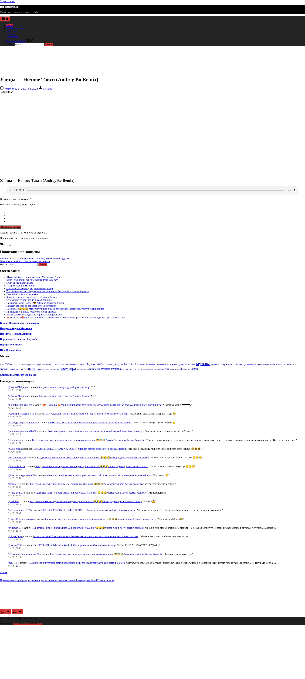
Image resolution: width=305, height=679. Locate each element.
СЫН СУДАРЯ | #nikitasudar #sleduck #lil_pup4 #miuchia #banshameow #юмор (86, 413)
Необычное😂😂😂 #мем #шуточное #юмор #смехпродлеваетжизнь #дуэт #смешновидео (55, 308)
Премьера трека (113, 364)
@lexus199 (13, 484)
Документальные (15, 28)
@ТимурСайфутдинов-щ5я (22, 422)
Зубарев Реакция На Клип (20, 285)
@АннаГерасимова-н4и (21, 519)
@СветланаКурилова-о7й (22, 475)
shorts (24, 364)
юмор (194, 368)
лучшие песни (186, 364)
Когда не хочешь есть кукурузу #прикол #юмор (31, 297)
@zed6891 (13, 501)
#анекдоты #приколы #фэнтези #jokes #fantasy (31, 311)
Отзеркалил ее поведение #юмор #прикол (29, 300)
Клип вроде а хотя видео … (21, 282)
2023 (7, 364)
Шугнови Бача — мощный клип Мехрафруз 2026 (33, 277)
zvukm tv (57, 364)
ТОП (131, 364)
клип (167, 364)
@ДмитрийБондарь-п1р (21, 413)
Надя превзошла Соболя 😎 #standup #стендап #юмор (35, 303)
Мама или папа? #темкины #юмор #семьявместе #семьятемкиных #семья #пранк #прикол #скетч (99, 475)
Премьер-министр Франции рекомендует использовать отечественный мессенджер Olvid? (49, 580)
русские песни (128, 369)
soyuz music (31, 364)
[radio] (155, 210)
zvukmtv (65, 364)
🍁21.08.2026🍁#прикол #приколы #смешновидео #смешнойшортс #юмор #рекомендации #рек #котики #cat (65, 317)
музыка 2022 (216, 364)
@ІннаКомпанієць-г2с (20, 405)
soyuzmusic (41, 364)
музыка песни (269, 364)
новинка (280, 364)
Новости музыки (9, 6)
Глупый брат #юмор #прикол (22, 294)
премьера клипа (83, 369)
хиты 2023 (180, 369)
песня (56, 369)
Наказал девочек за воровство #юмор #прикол (31, 305)
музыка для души (254, 364)
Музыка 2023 (95, 364)
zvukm (49, 364)
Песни (9, 25)
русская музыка (111, 368)
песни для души (44, 369)
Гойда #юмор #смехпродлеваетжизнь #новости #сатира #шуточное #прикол (47, 291)
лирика (173, 364)
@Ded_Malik (15, 448)
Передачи (11, 31)
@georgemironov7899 (19, 510)
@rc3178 (12, 562)
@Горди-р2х (14, 440)
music (14, 364)
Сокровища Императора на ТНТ (19, 374)
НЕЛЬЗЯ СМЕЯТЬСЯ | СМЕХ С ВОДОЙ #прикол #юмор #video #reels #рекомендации (79, 448)
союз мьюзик (148, 369)
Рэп (126, 364)
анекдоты (144, 364)
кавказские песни (156, 364)
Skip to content (7, 1)
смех (139, 369)
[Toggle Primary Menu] (5, 18)
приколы (94, 368)
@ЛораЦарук (15, 536)
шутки (187, 369)
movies (3, 572)
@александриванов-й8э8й (22, 431)
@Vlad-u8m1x (15, 492)
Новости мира (106, 580)
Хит (136, 364)
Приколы (11, 34)
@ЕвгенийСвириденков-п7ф (23, 554)
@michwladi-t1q (16, 466)
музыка (203, 363)
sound (48, 88)
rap (20, 364)
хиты (172, 369)
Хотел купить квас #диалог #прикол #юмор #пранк (34, 314)
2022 (2, 364)
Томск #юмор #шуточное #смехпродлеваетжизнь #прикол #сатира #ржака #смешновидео (95, 431)
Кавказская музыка (78, 364)
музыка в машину (234, 364)
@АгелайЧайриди (18, 387)
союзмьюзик (159, 369)
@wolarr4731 (15, 545)
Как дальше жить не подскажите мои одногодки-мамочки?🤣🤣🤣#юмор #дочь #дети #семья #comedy (88, 440)
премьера (68, 368)
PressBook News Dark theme (27, 623)
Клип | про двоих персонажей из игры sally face (32, 280)
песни (32, 369)
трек (167, 369)
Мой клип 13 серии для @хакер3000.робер (29, 288)
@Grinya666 (14, 527)
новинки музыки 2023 (18, 369)
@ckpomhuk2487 (17, 457)
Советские (12, 36)
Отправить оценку (10, 227)
